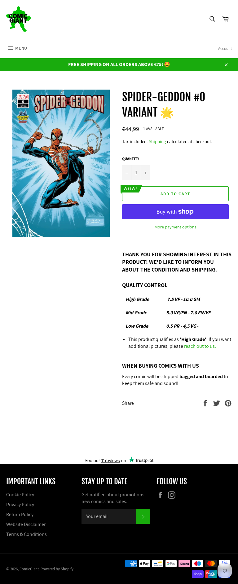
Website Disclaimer (26, 524)
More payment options (175, 227)
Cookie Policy (20, 494)
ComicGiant (29, 569)
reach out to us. (200, 346)
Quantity (130, 158)
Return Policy (19, 514)
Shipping (157, 141)
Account (225, 48)
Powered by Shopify (57, 569)
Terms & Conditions (26, 534)
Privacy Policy (20, 504)
